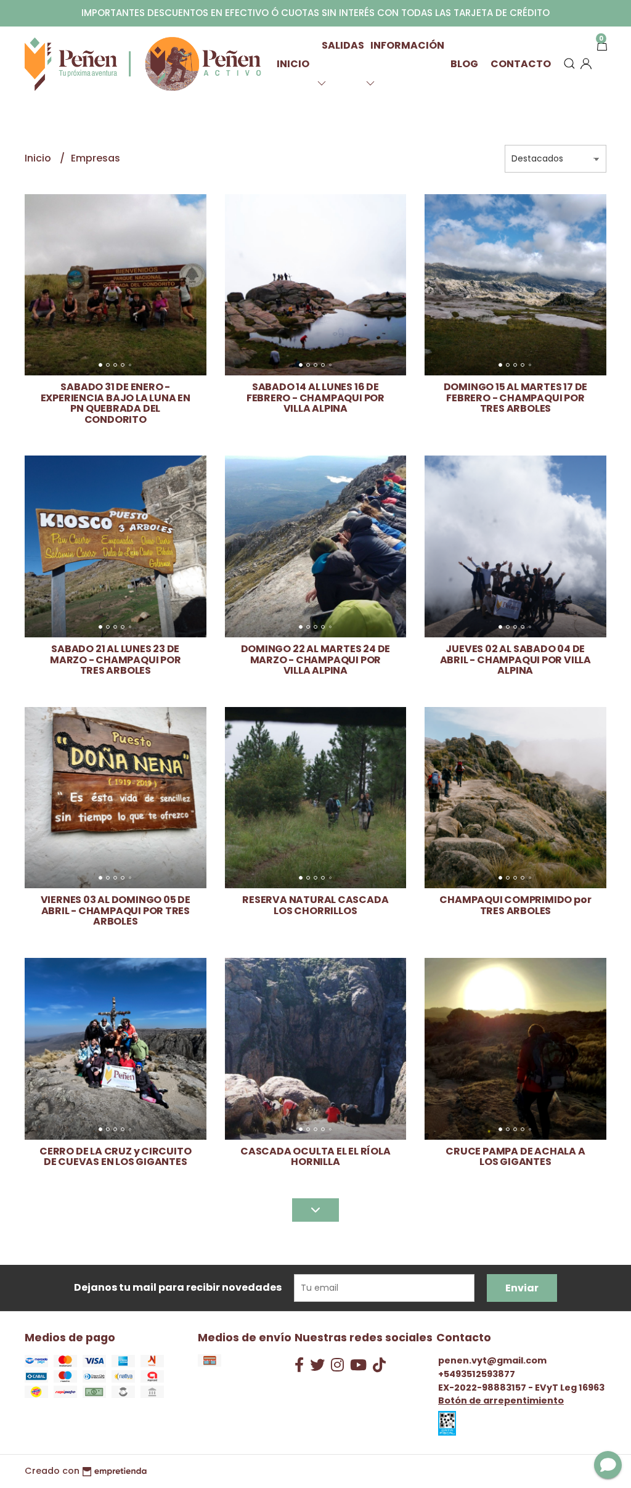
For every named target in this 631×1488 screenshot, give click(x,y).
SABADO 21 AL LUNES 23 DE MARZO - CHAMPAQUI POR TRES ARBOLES (115, 659)
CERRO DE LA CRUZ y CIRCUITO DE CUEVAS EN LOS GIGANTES (115, 1156)
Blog (464, 64)
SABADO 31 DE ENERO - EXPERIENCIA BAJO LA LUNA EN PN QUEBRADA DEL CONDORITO (115, 403)
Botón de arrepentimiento (501, 1400)
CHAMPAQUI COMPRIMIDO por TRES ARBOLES (515, 905)
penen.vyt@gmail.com (492, 1360)
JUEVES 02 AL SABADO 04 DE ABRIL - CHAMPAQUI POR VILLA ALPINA (515, 659)
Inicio (293, 64)
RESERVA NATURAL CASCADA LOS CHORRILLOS (315, 905)
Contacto (521, 64)
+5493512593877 (476, 1374)
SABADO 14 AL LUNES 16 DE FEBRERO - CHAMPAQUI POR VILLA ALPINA (315, 397)
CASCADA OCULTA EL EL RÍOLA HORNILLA (315, 1156)
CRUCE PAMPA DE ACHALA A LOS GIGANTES (515, 1156)
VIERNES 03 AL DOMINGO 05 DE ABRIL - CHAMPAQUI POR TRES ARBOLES (115, 910)
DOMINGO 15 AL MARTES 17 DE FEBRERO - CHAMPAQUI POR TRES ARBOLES (516, 397)
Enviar (522, 1288)
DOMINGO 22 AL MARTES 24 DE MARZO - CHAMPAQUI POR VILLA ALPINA (316, 659)
